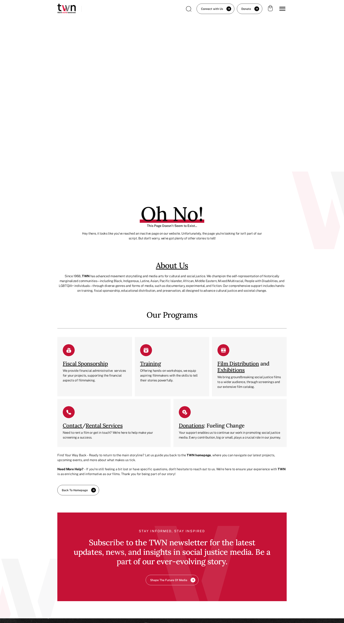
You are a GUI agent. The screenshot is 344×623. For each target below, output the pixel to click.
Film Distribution (238, 363)
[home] (66, 9)
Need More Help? (70, 469)
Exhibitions (231, 370)
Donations (191, 425)
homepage (203, 455)
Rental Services (104, 425)
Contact (72, 425)
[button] (282, 8)
